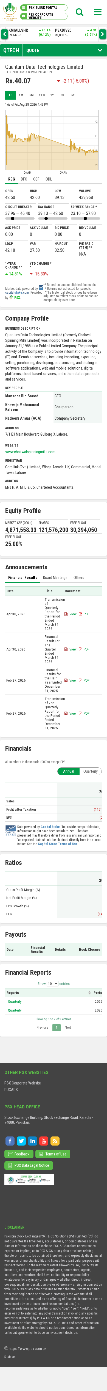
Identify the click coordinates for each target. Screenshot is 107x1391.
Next (68, 1027)
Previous (42, 1027)
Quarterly (15, 1001)
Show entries (54, 984)
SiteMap (9, 1357)
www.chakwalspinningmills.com (30, 452)
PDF (86, 614)
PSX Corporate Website (22, 1083)
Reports (13, 993)
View (73, 614)
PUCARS (11, 1089)
